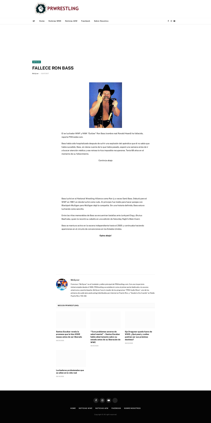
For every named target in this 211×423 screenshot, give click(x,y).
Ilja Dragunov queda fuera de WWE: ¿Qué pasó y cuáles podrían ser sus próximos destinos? (138, 336)
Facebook (85, 21)
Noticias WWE (54, 21)
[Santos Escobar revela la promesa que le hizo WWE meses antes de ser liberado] (71, 319)
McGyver (35, 73)
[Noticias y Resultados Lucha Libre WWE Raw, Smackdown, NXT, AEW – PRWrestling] (57, 9)
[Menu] (34, 21)
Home (42, 21)
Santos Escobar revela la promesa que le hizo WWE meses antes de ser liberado (69, 334)
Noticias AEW (71, 21)
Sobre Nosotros (101, 21)
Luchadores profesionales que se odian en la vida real (70, 371)
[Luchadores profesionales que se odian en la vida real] (71, 358)
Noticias (36, 62)
